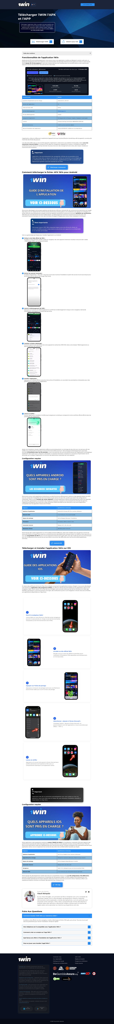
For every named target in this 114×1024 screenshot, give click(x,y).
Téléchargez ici (62, 111)
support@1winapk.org (24, 1002)
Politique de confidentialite (60, 963)
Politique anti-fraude (58, 961)
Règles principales (80, 959)
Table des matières (29, 53)
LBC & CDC (78, 956)
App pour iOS (43, 72)
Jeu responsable (57, 959)
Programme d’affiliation (81, 961)
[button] (33, 4)
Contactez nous (57, 956)
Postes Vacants (79, 963)
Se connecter (87, 4)
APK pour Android (32, 72)
